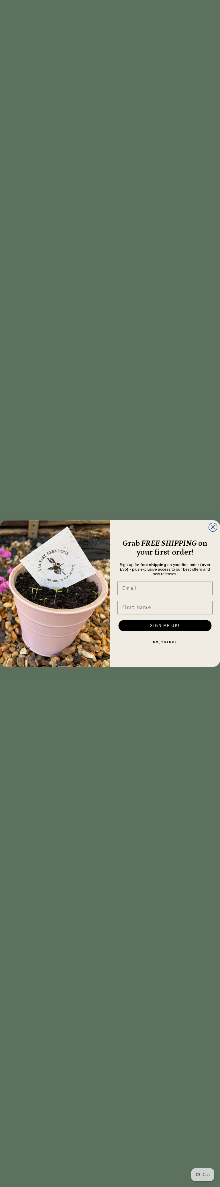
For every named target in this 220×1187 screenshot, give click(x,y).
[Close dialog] (213, 527)
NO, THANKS (165, 642)
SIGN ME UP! (165, 625)
